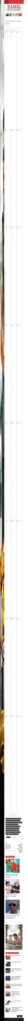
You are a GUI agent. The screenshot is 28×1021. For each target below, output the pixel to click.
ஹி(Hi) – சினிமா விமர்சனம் (16, 955)
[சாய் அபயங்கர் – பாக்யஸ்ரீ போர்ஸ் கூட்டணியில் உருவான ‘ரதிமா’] (8, 970)
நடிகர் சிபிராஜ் (12, 832)
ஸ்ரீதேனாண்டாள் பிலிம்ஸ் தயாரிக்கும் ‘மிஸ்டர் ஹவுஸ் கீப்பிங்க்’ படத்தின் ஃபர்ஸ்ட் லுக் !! (12, 876)
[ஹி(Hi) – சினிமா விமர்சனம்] (8, 957)
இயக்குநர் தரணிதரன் (10, 826)
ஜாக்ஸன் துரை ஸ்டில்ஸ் (15, 828)
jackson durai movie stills (10, 822)
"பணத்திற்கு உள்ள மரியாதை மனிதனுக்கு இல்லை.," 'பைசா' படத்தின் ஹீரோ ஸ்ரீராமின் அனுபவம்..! (19, 848)
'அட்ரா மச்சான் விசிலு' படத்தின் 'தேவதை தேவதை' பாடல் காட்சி (8, 846)
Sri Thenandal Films (14, 824)
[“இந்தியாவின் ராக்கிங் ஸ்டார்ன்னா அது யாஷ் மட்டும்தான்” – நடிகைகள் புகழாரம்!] (8, 993)
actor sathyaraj (8, 818)
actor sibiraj (15, 818)
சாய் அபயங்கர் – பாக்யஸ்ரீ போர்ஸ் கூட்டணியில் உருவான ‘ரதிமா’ (16, 970)
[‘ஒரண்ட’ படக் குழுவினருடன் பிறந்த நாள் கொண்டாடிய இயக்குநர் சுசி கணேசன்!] (8, 978)
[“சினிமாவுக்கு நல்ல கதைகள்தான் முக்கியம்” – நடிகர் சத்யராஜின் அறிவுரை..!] (13, 886)
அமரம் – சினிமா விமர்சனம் (16, 1000)
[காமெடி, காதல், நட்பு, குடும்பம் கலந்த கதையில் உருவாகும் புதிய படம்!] (8, 986)
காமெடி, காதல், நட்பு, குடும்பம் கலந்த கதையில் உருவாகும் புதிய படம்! (16, 985)
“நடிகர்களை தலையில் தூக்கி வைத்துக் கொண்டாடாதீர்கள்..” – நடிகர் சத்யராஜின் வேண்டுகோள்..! (12, 917)
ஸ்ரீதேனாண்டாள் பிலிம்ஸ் (13, 834)
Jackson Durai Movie (16, 820)
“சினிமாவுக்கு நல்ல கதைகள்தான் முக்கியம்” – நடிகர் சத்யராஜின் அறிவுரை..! (11, 896)
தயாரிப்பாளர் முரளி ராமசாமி (11, 830)
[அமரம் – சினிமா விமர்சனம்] (8, 1003)
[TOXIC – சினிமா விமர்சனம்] (8, 964)
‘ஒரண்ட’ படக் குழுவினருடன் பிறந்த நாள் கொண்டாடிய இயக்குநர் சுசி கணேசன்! (16, 978)
